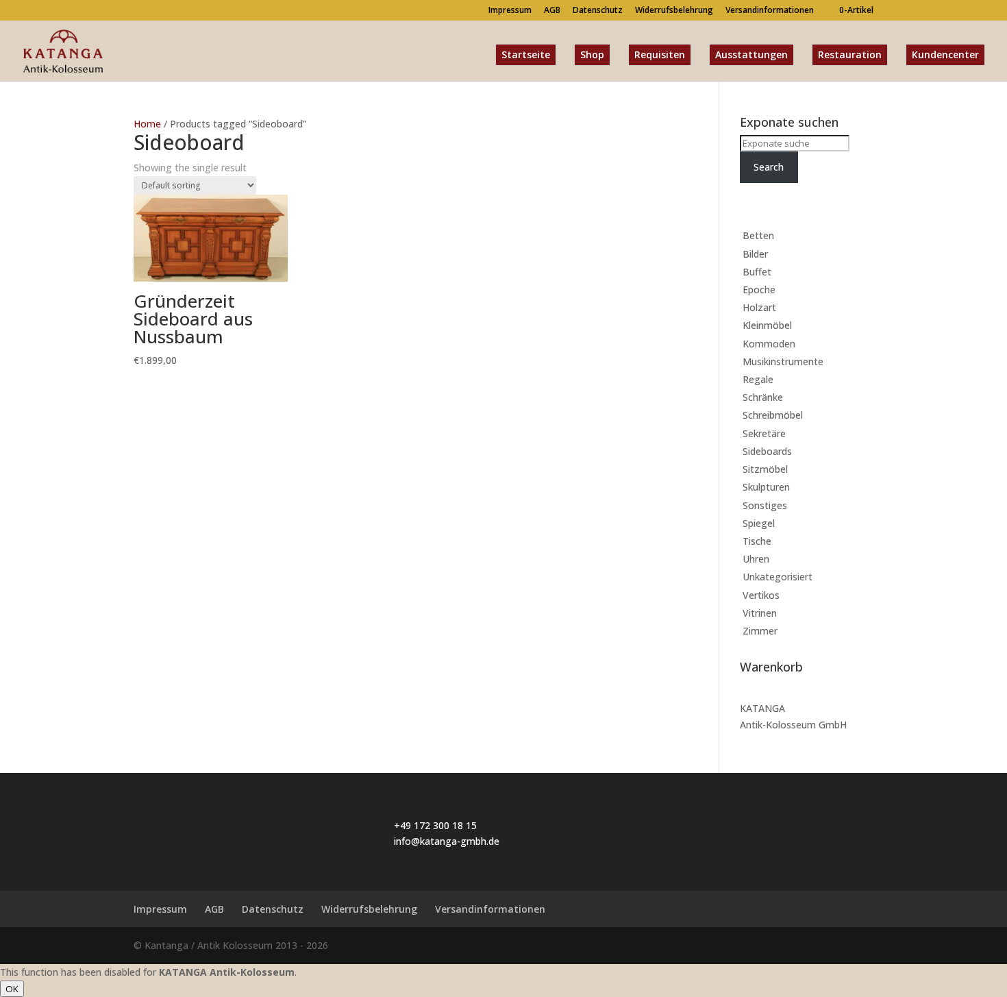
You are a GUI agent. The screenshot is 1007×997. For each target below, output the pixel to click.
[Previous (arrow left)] (24, 499)
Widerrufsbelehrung (674, 11)
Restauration (850, 54)
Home (147, 123)
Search (769, 166)
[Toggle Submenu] (849, 236)
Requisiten (659, 54)
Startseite (525, 54)
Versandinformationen (769, 11)
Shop (592, 54)
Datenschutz (598, 11)
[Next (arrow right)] (983, 499)
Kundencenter (945, 54)
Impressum (510, 11)
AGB (552, 11)
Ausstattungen (751, 54)
